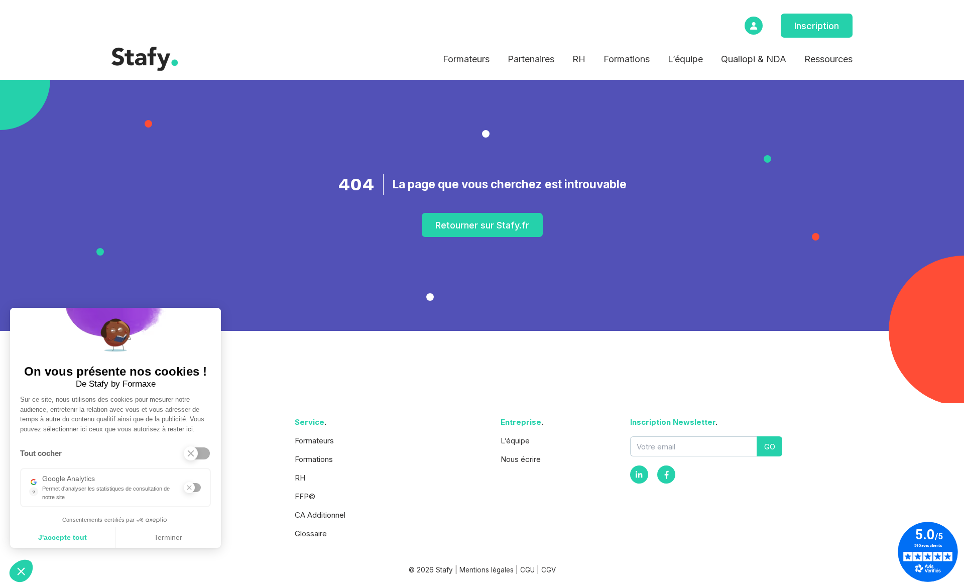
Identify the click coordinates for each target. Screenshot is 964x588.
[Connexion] (754, 26)
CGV (548, 570)
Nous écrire (521, 459)
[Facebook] (666, 474)
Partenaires (531, 59)
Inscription (816, 26)
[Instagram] (639, 474)
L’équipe (685, 59)
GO (769, 446)
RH (578, 59)
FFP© (305, 496)
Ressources (828, 59)
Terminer (168, 537)
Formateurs (466, 59)
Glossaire (311, 533)
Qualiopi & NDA (753, 59)
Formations (627, 59)
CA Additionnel (320, 515)
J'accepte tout (62, 537)
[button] (21, 571)
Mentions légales (486, 570)
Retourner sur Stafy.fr (482, 225)
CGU (527, 570)
